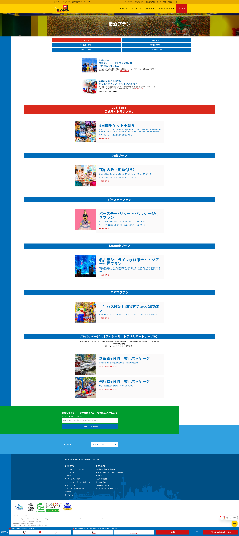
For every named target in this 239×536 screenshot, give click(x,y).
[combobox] (104, 444)
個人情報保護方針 (102, 479)
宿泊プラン (96, 459)
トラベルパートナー (71, 485)
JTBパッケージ (156, 50)
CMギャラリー (70, 495)
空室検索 (172, 532)
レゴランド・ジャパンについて (75, 469)
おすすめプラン (86, 40)
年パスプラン (86, 50)
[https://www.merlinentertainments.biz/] (19, 507)
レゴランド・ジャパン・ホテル (82, 459)
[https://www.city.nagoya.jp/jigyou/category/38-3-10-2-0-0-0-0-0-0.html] (49, 507)
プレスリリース (70, 472)
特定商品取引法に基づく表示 (105, 469)
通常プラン (156, 40)
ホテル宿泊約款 (101, 482)
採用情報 (68, 476)
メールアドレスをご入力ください (73, 417)
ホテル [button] (132, 8)
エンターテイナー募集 (72, 479)
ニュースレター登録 (89, 426)
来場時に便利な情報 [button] (164, 8)
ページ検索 (128, 2)
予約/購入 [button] (181, 8)
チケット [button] (121, 8)
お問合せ (171, 2)
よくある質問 (161, 2)
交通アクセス (139, 2)
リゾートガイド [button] (146, 8)
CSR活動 (68, 492)
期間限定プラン (156, 45)
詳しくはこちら (124, 71)
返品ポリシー (100, 476)
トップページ (68, 459)
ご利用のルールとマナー (104, 485)
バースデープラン (86, 45)
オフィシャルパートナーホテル (75, 488)
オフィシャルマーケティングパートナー (78, 482)
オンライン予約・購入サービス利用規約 (109, 472)
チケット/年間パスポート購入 (220, 532)
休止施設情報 (150, 2)
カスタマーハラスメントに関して (107, 488)
